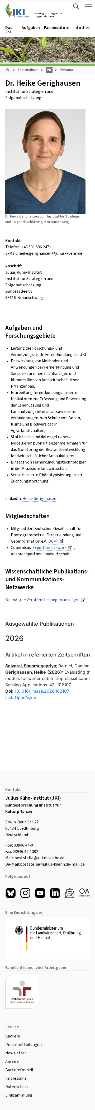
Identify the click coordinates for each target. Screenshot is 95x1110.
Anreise (12, 1061)
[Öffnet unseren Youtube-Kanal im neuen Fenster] (40, 893)
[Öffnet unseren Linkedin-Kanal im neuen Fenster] (55, 893)
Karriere (12, 1036)
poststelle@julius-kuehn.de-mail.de (52, 864)
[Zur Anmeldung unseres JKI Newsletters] (69, 893)
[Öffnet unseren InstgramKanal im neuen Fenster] (25, 893)
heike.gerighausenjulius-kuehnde (50, 253)
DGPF (53, 541)
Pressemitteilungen (23, 1045)
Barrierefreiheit (19, 1070)
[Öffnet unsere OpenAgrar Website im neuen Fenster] (84, 893)
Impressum (15, 1078)
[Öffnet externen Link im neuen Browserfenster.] (47, 938)
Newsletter (15, 1053)
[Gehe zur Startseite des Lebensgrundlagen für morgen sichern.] (17, 10)
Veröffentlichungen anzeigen (53, 600)
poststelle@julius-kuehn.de (39, 858)
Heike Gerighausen (39, 498)
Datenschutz (16, 1087)
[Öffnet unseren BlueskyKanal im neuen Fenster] (10, 893)
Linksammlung (18, 1095)
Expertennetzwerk (49, 548)
